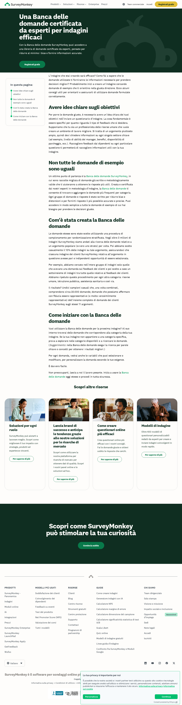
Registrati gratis (166, 4)
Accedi (149, 4)
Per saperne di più (21, 458)
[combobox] (15, 663)
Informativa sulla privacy (151, 686)
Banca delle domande (114, 188)
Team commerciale (135, 4)
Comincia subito (91, 545)
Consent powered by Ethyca (164, 702)
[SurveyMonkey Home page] (19, 4)
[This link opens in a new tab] (145, 663)
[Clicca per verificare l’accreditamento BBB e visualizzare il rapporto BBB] (57, 694)
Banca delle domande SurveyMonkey (106, 176)
